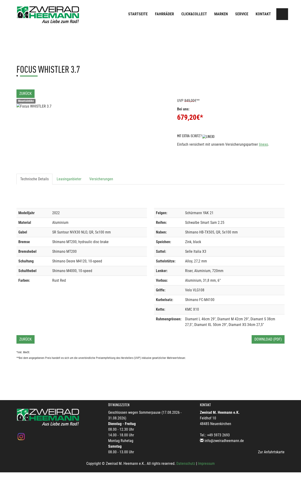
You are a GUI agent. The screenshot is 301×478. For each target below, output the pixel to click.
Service (241, 14)
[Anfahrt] (282, 14)
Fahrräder (164, 14)
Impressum (206, 463)
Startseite (138, 14)
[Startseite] (48, 14)
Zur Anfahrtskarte (271, 452)
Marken (221, 14)
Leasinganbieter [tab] (69, 179)
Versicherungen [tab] (101, 179)
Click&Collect (194, 14)
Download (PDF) (268, 339)
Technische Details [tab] (34, 179)
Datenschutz (185, 463)
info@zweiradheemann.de (224, 440)
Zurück (25, 93)
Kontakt (263, 14)
